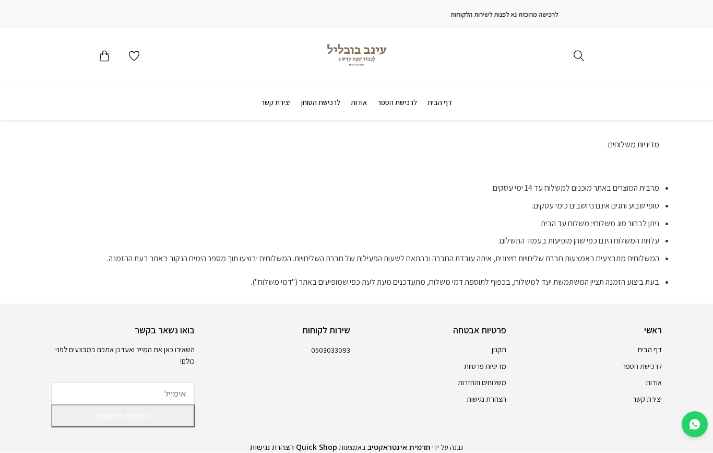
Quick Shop (315, 447)
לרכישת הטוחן (320, 102)
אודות (359, 102)
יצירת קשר (276, 102)
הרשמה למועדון (123, 416)
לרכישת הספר (397, 102)
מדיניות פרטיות (485, 366)
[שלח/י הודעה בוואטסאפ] (695, 424)
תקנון (499, 349)
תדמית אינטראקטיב (398, 447)
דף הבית (439, 102)
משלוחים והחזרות (482, 382)
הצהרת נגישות (486, 399)
